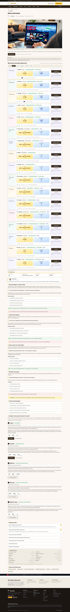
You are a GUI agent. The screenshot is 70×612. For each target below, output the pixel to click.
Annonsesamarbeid (56, 596)
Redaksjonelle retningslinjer (57, 593)
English (16, 597)
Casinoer (10, 6)
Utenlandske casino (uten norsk (40, 569)
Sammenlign (15, 6)
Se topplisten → (58, 3)
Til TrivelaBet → (56, 213)
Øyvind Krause (22, 16)
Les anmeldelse (56, 73)
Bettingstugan (11, 558)
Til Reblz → (56, 249)
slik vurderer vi (60, 63)
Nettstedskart (45, 600)
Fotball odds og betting (55, 569)
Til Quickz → (56, 261)
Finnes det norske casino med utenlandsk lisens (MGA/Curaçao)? (35, 537)
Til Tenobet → (56, 201)
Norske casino (11, 571)
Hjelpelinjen (37, 560)
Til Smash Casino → (56, 130)
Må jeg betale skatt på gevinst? (35, 546)
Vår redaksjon (25, 597)
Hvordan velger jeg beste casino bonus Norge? (35, 540)
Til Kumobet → (56, 166)
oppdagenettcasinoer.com (39, 553)
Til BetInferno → (56, 237)
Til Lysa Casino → (56, 178)
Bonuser (21, 6)
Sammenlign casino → (59, 0)
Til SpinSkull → (56, 71)
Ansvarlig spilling (55, 594)
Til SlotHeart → (56, 83)
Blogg (38, 6)
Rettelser (34, 595)
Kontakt (34, 594)
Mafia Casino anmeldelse (12, 569)
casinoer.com (37, 551)
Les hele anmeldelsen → (13, 477)
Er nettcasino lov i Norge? (35, 543)
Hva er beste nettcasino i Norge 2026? (35, 534)
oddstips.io (10, 555)
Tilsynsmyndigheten (12, 560)
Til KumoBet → (11, 457)
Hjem (8, 9)
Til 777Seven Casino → (56, 142)
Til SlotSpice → (56, 95)
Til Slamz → (56, 118)
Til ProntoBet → (56, 225)
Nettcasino (48, 569)
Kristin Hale (24, 594)
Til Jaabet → (11, 438)
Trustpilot (36, 555)
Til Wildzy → (56, 154)
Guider (34, 6)
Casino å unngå (45, 596)
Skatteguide (45, 597)
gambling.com (11, 553)
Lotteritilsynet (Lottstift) (13, 551)
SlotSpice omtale (20, 569)
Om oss (60, 6)
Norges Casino (11, 562)
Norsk (11, 597)
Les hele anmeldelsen (18, 438)
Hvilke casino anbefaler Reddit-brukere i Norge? (35, 529)
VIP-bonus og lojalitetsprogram (29, 569)
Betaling (29, 6)
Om (56, 610)
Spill (25, 6)
